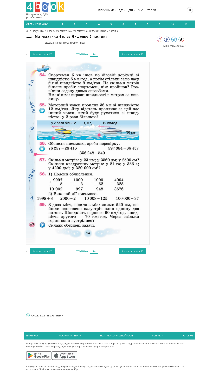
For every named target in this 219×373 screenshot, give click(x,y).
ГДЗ (121, 10)
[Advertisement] (88, 283)
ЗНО (140, 10)
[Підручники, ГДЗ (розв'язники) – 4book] (27, 30)
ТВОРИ (151, 10)
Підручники (106, 10)
